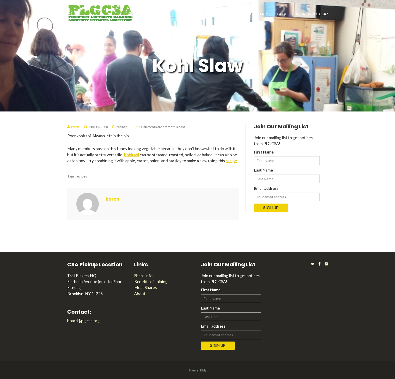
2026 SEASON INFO (208, 14)
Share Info (143, 275)
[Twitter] (312, 264)
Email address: (266, 188)
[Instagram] (326, 264)
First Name (264, 152)
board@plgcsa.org (83, 320)
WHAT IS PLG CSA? (312, 14)
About (139, 293)
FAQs (282, 14)
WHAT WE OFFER (249, 14)
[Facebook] (319, 264)
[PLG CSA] (100, 13)
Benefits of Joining (151, 281)
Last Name (263, 170)
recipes (122, 127)
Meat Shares (145, 287)
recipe (231, 160)
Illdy (203, 370)
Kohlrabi (131, 154)
